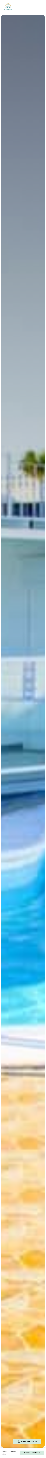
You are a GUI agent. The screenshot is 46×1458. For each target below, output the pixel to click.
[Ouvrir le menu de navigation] (41, 7)
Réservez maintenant (32, 1453)
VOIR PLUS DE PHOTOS (28, 1441)
